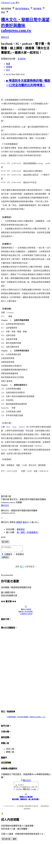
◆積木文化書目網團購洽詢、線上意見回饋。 (26, 610)
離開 (14, 839)
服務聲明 (27, 809)
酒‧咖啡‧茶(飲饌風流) (27, 532)
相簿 (8, 64)
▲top (3, 537)
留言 (25, 522)
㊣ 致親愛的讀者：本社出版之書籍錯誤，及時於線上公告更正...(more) (26, 717)
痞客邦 (19, 522)
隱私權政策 (45, 806)
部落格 (9, 67)
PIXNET (12, 806)
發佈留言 (5, 557)
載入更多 (5, 542)
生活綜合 (22, 59)
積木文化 (5, 505)
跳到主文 (5, 37)
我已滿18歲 (6, 839)
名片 (8, 70)
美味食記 (21, 529)
